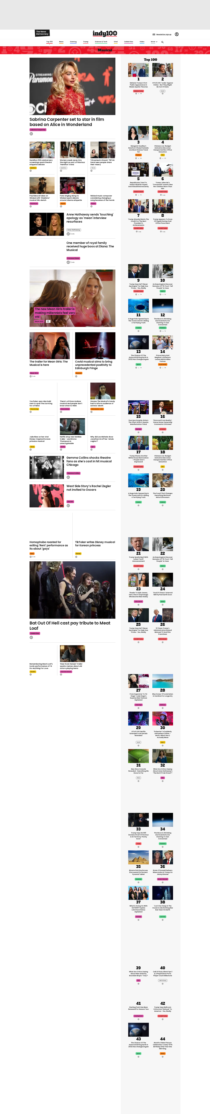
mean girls (39, 321)
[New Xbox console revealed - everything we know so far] (138, 756)
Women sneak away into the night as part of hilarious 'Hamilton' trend (72, 162)
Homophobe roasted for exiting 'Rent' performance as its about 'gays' (49, 545)
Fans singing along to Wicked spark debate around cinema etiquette (71, 198)
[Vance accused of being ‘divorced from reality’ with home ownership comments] (162, 407)
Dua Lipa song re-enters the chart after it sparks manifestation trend (138, 422)
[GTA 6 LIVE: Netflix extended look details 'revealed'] (138, 718)
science (162, 502)
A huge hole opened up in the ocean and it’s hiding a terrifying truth (138, 321)
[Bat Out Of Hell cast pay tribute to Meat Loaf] (72, 590)
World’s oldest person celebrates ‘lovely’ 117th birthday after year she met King (162, 1046)
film (162, 155)
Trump (85, 42)
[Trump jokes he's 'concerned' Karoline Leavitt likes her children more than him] (162, 169)
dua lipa (138, 429)
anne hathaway (73, 230)
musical (78, 373)
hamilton (33, 168)
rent (32, 554)
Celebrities (128, 42)
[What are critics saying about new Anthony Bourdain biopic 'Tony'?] (138, 958)
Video (142, 42)
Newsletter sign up (163, 34)
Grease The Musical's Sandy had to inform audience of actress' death (102, 403)
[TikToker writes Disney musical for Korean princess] (95, 526)
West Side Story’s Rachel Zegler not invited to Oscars (88, 488)
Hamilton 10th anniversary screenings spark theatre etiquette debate (41, 162)
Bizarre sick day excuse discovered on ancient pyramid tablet (138, 872)
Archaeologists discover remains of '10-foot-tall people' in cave (163, 286)
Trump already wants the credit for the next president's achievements (138, 222)
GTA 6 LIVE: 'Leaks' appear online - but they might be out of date (162, 85)
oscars (70, 501)
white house (162, 639)
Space (138, 364)
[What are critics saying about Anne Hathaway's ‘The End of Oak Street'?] (162, 756)
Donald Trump (138, 291)
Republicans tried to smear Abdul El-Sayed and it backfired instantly (138, 185)
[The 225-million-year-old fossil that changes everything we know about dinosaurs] (162, 480)
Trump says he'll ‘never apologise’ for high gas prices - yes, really (138, 286)
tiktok (93, 168)
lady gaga (138, 705)
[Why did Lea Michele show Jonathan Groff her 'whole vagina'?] (102, 426)
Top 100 (49, 42)
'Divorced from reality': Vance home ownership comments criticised (162, 422)
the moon (163, 328)
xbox (138, 778)
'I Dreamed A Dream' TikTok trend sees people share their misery (102, 162)
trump (138, 843)
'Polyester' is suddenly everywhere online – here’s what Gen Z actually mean (163, 734)
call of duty (162, 980)
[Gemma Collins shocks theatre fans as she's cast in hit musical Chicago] (47, 467)
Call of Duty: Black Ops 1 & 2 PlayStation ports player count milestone (162, 974)
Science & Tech (101, 42)
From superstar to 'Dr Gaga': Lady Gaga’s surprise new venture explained (138, 697)
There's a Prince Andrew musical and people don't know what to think (71, 403)
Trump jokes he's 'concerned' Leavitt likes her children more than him (163, 185)
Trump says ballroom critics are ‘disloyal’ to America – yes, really (162, 1009)
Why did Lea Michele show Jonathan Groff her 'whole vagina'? (102, 439)
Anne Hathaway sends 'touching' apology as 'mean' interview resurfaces (89, 218)
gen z (162, 742)
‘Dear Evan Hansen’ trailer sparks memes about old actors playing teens (71, 666)
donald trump (162, 191)
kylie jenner (138, 601)
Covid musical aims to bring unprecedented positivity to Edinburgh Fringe (93, 365)
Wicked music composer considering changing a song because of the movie (102, 198)
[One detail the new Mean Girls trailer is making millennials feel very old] (72, 298)
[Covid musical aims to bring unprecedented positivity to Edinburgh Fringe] (95, 345)
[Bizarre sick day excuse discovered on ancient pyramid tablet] (138, 857)
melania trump (138, 91)
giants (163, 291)
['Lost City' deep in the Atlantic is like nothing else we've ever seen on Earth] (162, 893)
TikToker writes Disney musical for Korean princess (95, 543)
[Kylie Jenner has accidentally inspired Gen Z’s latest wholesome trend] (138, 580)
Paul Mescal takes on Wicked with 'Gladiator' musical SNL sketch (40, 198)
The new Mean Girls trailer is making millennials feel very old (55, 313)
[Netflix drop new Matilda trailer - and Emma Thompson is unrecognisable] (72, 426)
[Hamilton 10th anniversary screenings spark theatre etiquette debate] (42, 150)
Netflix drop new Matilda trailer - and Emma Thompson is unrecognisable (70, 440)
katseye (138, 916)
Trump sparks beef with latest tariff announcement (138, 559)
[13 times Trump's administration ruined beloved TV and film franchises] (162, 615)
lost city (162, 916)
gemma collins (73, 473)
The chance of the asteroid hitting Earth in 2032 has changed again (138, 357)
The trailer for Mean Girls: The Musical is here (49, 363)
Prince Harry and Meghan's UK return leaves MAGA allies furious (163, 358)
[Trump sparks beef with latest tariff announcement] (138, 544)
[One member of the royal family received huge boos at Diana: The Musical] (47, 252)
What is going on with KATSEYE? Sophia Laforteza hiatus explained (138, 909)
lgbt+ (93, 447)
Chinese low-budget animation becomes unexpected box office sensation (162, 149)
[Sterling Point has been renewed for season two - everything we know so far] (138, 994)
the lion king (34, 409)
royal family (162, 364)
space (162, 601)
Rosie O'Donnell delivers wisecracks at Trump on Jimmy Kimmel (162, 872)
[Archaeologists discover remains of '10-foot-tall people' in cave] (162, 271)
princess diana (73, 258)
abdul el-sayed (138, 191)
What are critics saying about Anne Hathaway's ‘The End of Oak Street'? (162, 771)
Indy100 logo (105, 34)
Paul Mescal (33, 203)
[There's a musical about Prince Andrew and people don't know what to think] (72, 391)
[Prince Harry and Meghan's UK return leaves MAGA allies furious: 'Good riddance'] (162, 342)
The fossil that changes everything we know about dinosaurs (162, 495)
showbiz (32, 672)
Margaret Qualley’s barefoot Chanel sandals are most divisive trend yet (138, 149)
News (61, 42)
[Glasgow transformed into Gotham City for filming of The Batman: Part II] (162, 1095)
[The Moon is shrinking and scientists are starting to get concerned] (162, 306)
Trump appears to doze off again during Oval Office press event (162, 221)
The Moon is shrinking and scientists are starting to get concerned (162, 322)
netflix (63, 447)
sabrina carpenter (38, 130)
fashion (138, 155)
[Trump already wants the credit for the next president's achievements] (138, 206)
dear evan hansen (66, 672)
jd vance (162, 429)
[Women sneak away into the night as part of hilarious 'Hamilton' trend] (72, 150)
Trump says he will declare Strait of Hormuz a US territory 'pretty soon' (138, 836)
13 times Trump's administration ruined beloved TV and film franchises (163, 631)
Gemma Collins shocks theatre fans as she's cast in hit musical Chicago (89, 461)
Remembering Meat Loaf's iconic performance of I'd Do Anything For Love (41, 666)
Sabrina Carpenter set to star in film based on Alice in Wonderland (67, 122)
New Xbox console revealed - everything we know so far (138, 771)
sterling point (138, 1016)
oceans (138, 328)
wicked (63, 203)
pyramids (138, 879)
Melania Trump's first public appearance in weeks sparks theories (138, 85)
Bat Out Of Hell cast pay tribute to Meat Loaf (70, 625)
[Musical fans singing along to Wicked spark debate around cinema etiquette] (72, 185)
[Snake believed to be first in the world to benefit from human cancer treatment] (138, 1095)
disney (78, 554)
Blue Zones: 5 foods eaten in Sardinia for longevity (162, 695)
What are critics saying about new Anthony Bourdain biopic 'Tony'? (138, 974)
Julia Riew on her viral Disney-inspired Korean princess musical (40, 439)
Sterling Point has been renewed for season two (138, 1008)
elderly (163, 1053)
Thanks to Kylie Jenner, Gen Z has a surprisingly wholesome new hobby (138, 595)
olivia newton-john (97, 409)
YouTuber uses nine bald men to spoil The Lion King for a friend (41, 403)
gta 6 (162, 91)
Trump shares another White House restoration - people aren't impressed (138, 459)
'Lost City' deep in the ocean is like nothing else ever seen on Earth (162, 908)
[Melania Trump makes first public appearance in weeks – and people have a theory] (138, 70)
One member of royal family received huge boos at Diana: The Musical (90, 246)
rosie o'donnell (162, 879)
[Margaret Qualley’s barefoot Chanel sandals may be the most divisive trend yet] (138, 133)
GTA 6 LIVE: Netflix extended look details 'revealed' (138, 733)
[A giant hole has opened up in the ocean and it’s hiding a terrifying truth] (138, 306)
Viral (116, 42)
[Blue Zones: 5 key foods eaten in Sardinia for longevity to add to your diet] (162, 681)
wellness (162, 705)
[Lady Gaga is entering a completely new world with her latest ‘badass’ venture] (138, 681)
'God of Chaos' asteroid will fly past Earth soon (162, 594)
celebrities (34, 633)
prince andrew (65, 409)
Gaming (73, 42)
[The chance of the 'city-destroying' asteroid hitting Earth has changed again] (138, 342)
